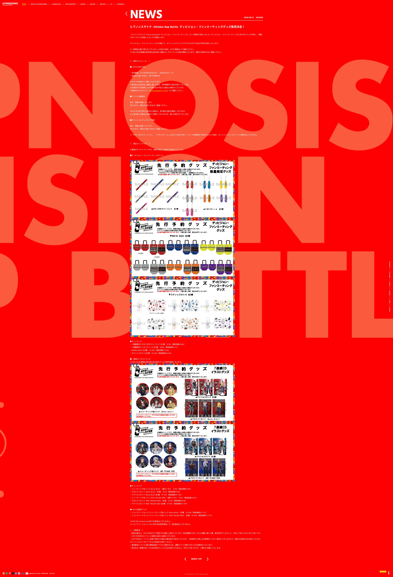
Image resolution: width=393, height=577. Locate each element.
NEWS (24, 4)
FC (111, 4)
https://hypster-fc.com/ (158, 90)
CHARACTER (56, 4)
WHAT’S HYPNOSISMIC (39, 4)
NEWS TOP (196, 559)
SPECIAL (103, 4)
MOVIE (83, 4)
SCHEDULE (120, 4)
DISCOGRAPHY (70, 4)
